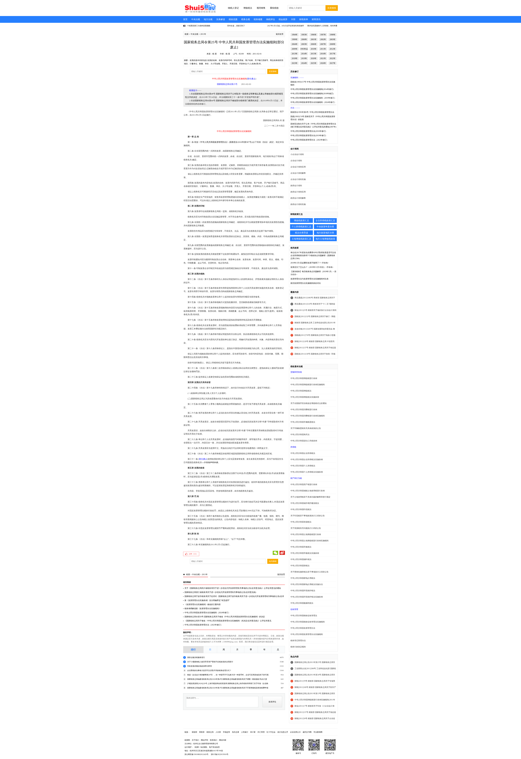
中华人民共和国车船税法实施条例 (304, 553)
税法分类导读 (301, 233)
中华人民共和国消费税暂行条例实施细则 (307, 416)
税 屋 (214, 54)
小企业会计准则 (297, 154)
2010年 (313, 49)
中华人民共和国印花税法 (300, 509)
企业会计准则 (296, 161)
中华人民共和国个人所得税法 (302, 466)
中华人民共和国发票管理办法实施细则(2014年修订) (312, 89)
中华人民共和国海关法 (299, 435)
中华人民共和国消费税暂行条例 (303, 410)
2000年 (304, 39)
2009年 (294, 49)
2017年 (332, 54)
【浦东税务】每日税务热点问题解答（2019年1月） (311, 272)
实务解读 (220, 19)
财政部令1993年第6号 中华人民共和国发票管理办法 (312, 112)
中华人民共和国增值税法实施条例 (304, 397)
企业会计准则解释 (298, 173)
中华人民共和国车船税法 (300, 547)
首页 (185, 19)
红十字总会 (271, 732)
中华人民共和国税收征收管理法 (303, 616)
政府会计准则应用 (298, 192)
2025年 (313, 63)
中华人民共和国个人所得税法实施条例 (306, 472)
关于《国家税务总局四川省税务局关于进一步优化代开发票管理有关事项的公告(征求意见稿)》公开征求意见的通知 (233, 588)
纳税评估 (270, 19)
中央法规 (195, 19)
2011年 (203, 34)
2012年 (332, 49)
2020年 (313, 58)
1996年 (313, 35)
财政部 (194, 732)
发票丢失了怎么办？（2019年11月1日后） (308, 267)
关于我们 (195, 740)
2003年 (332, 39)
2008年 (332, 44)
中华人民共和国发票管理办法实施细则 (306, 634)
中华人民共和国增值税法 (300, 391)
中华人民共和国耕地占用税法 (302, 578)
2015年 (313, 54)
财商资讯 (316, 19)
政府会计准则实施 (298, 204)
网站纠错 (222, 740)
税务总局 (210, 732)
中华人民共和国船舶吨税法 (301, 603)
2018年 (294, 58)
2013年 (294, 54)
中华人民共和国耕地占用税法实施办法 (306, 584)
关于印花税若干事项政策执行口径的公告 (307, 516)
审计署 (252, 732)
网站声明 (204, 740)
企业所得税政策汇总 (325, 220)
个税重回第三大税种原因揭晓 (198, 26)
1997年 (323, 35)
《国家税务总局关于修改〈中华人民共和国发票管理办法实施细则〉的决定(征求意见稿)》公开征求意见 (228, 621)
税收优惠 (233, 19)
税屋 (186, 34)
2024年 (304, 63)
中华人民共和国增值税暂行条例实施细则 (307, 385)
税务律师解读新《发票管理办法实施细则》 (203, 609)
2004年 (294, 44)
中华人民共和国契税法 (299, 566)
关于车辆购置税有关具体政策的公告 (305, 428)
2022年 (332, 58)
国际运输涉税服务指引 (196, 657)
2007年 (323, 44)
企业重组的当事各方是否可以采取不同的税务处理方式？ (209, 670)
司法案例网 (318, 732)
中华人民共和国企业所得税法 (302, 453)
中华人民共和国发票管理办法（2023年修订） (204, 625)
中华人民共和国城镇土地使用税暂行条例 (307, 491)
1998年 (332, 35)
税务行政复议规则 (298, 647)
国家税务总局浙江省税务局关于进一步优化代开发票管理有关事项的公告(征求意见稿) (220, 592)
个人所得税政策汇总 (301, 226)
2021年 (323, 58)
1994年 (294, 35)
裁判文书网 (307, 732)
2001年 (313, 39)
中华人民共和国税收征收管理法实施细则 (307, 622)
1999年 (294, 39)
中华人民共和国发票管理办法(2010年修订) (308, 131)
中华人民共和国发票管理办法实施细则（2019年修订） (313, 98)
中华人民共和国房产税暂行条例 (303, 484)
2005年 (304, 44)
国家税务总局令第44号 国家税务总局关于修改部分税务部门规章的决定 (227, 100)
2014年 (304, 54)
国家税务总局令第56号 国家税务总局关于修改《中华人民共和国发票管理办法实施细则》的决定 (225, 617)
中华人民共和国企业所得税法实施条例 (306, 459)
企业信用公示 (295, 732)
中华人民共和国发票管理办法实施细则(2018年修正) (312, 94)
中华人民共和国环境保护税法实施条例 (306, 597)
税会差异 (283, 19)
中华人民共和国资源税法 (300, 522)
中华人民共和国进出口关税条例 (303, 441)
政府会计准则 (296, 186)
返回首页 (279, 34)
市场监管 (226, 732)
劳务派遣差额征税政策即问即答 (199, 666)
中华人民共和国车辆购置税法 (302, 422)
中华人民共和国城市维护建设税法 (304, 503)
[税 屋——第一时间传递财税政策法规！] (200, 12)
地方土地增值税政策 (325, 239)
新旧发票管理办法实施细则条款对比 (305, 283)
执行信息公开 (282, 732)
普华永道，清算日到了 (236, 26)
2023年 (294, 63)
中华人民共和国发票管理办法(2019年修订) (308, 136)
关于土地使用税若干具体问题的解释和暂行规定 (310, 497)
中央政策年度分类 (325, 226)
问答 (293, 19)
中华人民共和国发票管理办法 (213, 142)
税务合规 (245, 19)
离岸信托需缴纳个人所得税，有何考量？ (323, 26)
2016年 (323, 54)
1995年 (304, 35)
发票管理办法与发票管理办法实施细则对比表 (309, 279)
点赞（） (193, 554)
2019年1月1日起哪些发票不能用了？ (305, 263)
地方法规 (208, 19)
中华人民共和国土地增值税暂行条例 (305, 534)
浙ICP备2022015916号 (219, 754)
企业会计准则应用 (298, 167)
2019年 (304, 58)
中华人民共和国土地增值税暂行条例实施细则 (309, 541)
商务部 (201, 732)
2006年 (313, 44)
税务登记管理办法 (298, 641)
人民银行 (244, 732)
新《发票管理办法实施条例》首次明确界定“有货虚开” (207, 600)
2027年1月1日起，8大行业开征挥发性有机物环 (285, 26)
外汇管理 (261, 732)
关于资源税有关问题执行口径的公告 (305, 528)
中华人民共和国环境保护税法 (302, 591)
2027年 (332, 63)
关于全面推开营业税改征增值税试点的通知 (308, 403)
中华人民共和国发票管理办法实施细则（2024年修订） (207, 613)
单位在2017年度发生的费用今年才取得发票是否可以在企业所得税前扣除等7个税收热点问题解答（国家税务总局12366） (313, 256)
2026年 (323, 63)
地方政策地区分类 (325, 233)
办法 (265, 142)
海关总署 (235, 732)
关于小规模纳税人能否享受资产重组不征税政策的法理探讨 (210, 662)
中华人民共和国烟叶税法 (300, 559)
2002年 (323, 39)
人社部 (218, 732)
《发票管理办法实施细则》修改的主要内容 (203, 604)
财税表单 (303, 19)
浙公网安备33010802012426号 (196, 754)
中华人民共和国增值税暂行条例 (303, 378)
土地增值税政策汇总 (301, 239)
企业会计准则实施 (298, 179)
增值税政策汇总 (301, 220)
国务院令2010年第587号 (240, 142)
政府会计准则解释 (298, 198)
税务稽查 (258, 19)
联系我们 (213, 740)
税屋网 (187, 740)
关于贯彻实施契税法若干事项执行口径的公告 (309, 572)
